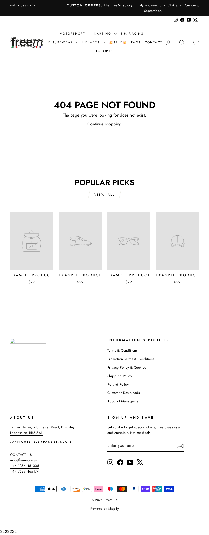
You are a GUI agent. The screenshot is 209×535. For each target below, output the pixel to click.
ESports (104, 51)
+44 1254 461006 (24, 465)
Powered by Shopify (104, 508)
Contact (154, 42)
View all (104, 194)
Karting (103, 33)
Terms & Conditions (122, 350)
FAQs (136, 42)
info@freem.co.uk (23, 460)
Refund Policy (118, 384)
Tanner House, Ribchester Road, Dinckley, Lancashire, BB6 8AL (42, 430)
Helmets (91, 42)
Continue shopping (104, 124)
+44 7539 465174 (24, 471)
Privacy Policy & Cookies (126, 367)
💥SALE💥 (118, 42)
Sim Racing (133, 33)
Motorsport (73, 33)
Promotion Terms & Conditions (130, 358)
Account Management (124, 401)
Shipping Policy (119, 375)
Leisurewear (61, 42)
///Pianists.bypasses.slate (41, 442)
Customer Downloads (123, 392)
